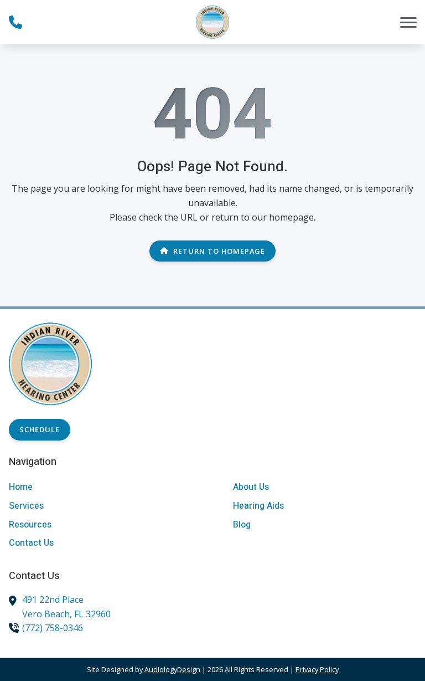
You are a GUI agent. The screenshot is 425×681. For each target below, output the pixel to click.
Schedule (39, 429)
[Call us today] (15, 22)
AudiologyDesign (172, 669)
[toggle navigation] (408, 22)
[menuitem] (100, 487)
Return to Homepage (219, 251)
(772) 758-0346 (52, 628)
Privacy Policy (317, 669)
